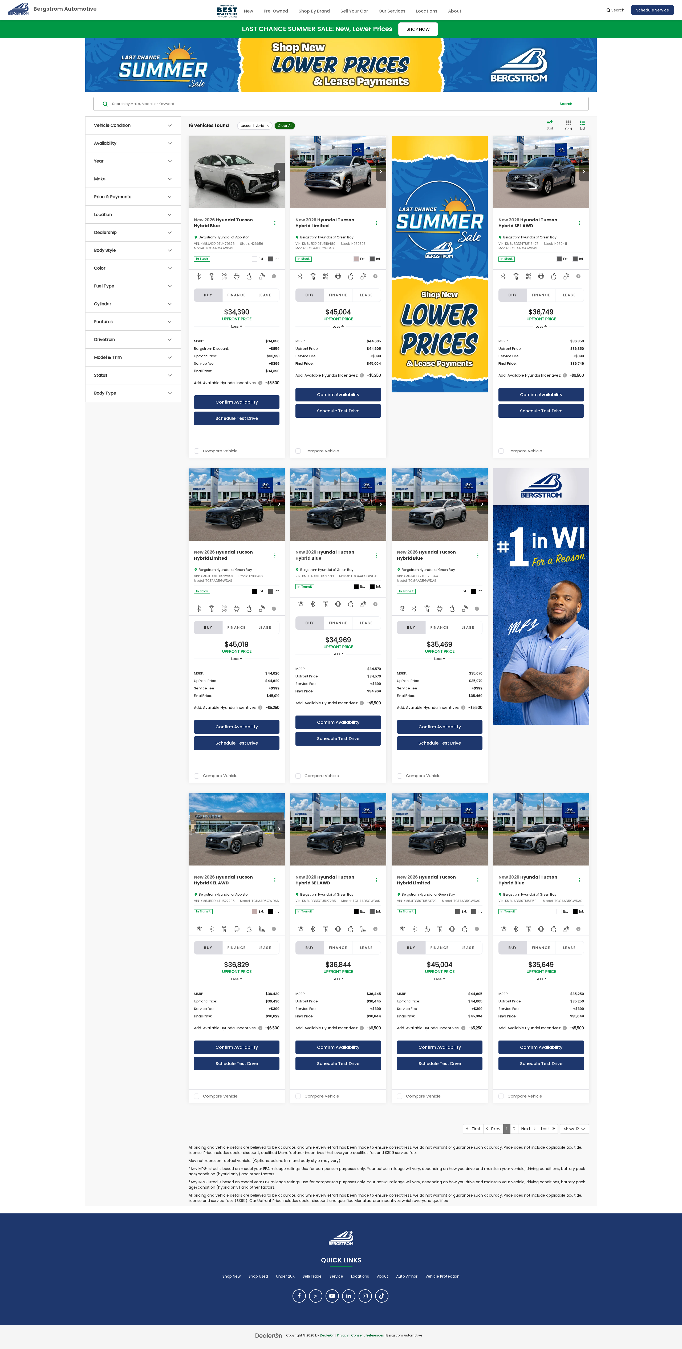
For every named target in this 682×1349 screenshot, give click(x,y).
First (474, 1129)
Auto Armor (406, 1276)
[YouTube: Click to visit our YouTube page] (332, 1296)
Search (566, 103)
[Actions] (274, 223)
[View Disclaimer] (274, 276)
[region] (236, 362)
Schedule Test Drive (237, 418)
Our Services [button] (392, 11)
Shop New (231, 1276)
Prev (494, 1129)
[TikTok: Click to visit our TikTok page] (381, 1296)
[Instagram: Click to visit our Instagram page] (365, 1296)
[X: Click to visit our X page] (315, 1296)
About (382, 1276)
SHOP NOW (418, 29)
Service (336, 1276)
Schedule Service (652, 10)
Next (527, 1129)
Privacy (343, 1335)
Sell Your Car (354, 11)
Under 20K (285, 1276)
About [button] (454, 11)
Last (547, 1129)
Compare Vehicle (220, 451)
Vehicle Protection (442, 1276)
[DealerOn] (268, 1335)
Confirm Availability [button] (237, 402)
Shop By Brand (314, 11)
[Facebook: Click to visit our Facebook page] (299, 1296)
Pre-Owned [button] (276, 11)
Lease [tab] (265, 295)
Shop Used (258, 1276)
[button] (279, 172)
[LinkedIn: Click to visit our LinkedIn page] (348, 1296)
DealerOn (327, 1335)
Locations (426, 11)
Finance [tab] (237, 295)
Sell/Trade (312, 1276)
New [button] (248, 11)
